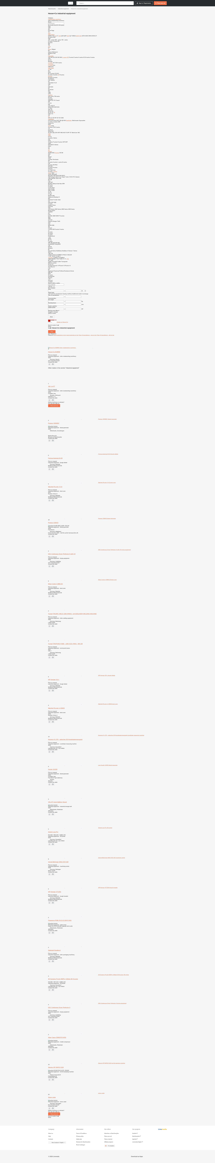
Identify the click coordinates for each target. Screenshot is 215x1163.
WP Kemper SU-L (53, 679)
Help (49, 1136)
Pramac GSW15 (53, 523)
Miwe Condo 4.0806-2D (55, 584)
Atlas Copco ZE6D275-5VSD (57, 1037)
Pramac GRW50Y (53, 423)
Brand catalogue (80, 1144)
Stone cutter (52, 1097)
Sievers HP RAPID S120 (56, 1067)
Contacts (50, 1139)
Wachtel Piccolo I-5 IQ (55, 487)
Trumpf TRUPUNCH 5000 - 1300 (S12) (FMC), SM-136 (65, 644)
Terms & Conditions (81, 1133)
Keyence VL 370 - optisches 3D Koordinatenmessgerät (65, 739)
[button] (49, 364)
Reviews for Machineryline (83, 1142)
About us (50, 1133)
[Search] (78, 3)
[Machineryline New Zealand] (57, 3)
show (51, 316)
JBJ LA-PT (51, 386)
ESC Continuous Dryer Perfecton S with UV (62, 554)
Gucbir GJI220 (52, 769)
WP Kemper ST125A (54, 892)
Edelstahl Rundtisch (54, 950)
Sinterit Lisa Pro (53, 832)
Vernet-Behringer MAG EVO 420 (58, 862)
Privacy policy (79, 1136)
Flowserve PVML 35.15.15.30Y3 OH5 (59, 920)
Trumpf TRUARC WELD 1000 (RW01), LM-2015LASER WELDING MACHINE (72, 614)
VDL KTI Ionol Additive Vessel (57, 802)
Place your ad (54, 405)
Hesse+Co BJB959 (54, 352)
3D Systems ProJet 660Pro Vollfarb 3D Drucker (63, 979)
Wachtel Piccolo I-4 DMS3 (56, 708)
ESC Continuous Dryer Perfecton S (59, 1007)
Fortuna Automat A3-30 (55, 458)
